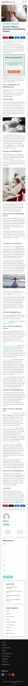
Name (4, 560)
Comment (4, 543)
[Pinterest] (13, 674)
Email (4, 565)
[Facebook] (2, 674)
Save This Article (14, 71)
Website (4, 570)
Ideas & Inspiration (14, 23)
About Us (8, 611)
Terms (12, 682)
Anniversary (8, 630)
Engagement (8, 627)
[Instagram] (6, 674)
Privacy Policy (22, 681)
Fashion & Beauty (6, 23)
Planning (8, 619)
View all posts (6, 524)
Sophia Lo (6, 34)
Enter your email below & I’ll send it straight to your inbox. (14, 63)
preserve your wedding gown (18, 91)
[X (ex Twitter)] (9, 674)
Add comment (12, 34)
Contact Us (8, 613)
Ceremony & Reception (11, 622)
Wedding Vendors (10, 633)
